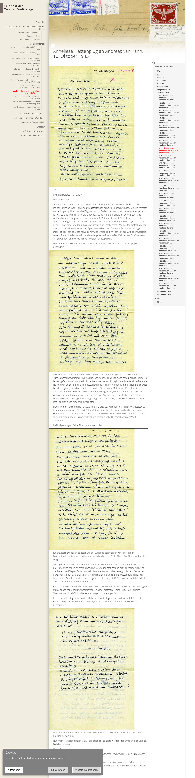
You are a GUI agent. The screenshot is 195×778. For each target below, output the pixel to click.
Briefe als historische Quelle (32, 113)
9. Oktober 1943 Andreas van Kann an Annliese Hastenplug (167, 143)
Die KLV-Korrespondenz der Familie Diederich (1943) (26, 103)
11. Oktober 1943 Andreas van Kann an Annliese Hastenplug (167, 158)
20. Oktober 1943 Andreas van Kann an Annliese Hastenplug (167, 210)
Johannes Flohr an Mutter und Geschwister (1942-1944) (28, 86)
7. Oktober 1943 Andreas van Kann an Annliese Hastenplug (167, 135)
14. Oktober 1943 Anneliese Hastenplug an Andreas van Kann (169, 180)
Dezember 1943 (164, 295)
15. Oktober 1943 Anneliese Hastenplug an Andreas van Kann (169, 188)
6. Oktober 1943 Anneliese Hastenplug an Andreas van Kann (169, 128)
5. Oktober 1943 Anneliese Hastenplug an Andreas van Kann (169, 113)
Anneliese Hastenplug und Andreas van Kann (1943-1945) (26, 92)
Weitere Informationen (86, 770)
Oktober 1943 (163, 93)
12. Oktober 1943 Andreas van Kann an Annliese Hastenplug (167, 165)
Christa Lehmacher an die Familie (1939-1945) (27, 70)
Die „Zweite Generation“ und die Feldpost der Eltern (24, 27)
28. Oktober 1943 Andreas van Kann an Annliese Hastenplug (167, 271)
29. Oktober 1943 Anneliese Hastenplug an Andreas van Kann (169, 278)
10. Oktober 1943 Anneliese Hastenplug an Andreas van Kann (169, 150)
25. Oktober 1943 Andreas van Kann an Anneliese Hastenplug (167, 248)
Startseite (40, 22)
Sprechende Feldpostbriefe (32, 122)
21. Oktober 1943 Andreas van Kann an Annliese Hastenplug (167, 218)
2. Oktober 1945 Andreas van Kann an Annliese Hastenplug (167, 97)
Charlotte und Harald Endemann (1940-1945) (27, 64)
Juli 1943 (161, 84)
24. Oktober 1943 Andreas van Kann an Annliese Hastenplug (167, 226)
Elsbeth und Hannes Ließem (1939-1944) (26, 53)
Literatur (41, 126)
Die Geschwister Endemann (29, 32)
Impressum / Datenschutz (33, 135)
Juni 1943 (162, 80)
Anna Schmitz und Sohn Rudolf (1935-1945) (25, 48)
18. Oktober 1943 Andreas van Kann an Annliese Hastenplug (167, 195)
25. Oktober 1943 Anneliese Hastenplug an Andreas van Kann (169, 241)
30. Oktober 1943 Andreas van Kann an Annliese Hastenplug (167, 286)
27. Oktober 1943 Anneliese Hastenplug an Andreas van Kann (169, 263)
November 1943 (164, 292)
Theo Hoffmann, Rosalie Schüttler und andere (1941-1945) (25, 81)
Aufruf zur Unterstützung (34, 131)
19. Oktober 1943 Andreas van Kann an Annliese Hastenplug (167, 203)
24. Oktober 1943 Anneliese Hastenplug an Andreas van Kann (169, 233)
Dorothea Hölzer (33, 36)
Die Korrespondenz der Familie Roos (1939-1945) (26, 59)
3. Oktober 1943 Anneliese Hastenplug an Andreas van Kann (169, 105)
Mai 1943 (161, 77)
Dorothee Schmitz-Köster (30, 39)
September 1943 (164, 90)
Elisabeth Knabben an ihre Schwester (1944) (25, 108)
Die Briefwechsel (37, 43)
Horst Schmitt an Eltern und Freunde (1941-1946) (25, 75)
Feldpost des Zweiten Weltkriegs (19, 7)
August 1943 (163, 87)
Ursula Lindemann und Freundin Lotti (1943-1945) (25, 97)
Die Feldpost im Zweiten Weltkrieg (29, 118)
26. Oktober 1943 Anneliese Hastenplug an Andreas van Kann (169, 256)
